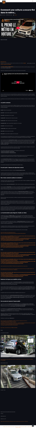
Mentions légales (24, 426)
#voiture (5, 64)
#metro (2, 64)
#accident (9, 64)
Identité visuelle (5, 426)
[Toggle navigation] (33, 1)
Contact (19, 427)
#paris (24, 63)
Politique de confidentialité (18, 426)
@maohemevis (3, 61)
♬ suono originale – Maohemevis (7, 66)
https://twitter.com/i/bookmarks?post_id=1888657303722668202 (9, 327)
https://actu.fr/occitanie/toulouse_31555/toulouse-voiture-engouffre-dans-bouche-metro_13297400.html (14, 421)
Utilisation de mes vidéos (11, 426)
